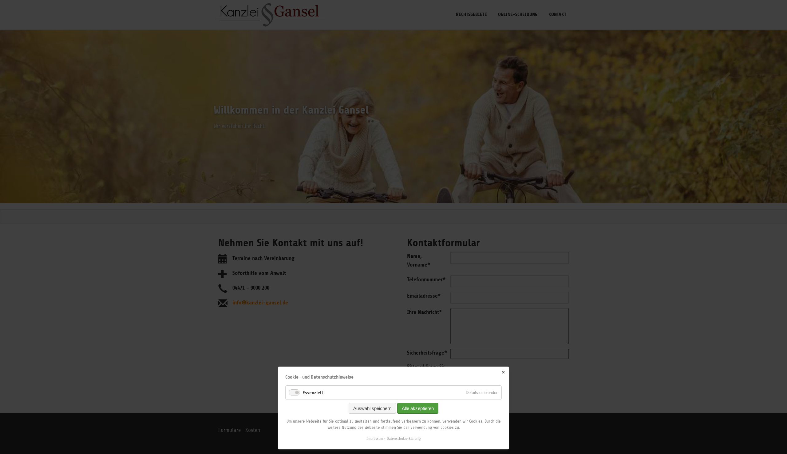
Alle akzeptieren (418, 408)
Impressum (374, 438)
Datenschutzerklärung (404, 438)
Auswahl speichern (372, 408)
